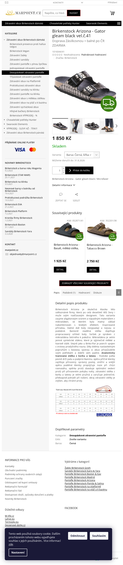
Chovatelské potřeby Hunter (22, 119)
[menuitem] (24, 23)
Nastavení (18, 552)
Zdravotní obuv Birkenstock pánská (25, 132)
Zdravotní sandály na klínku (24, 89)
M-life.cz (9, 515)
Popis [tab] (57, 292)
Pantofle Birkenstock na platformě (83, 486)
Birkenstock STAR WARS (17, 175)
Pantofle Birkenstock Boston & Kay (83, 473)
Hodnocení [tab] (84, 292)
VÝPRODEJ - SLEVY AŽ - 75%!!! (22, 128)
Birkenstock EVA (13, 204)
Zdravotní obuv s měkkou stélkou (27, 98)
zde (11, 544)
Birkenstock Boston (15, 224)
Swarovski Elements (17, 124)
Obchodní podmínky (16, 470)
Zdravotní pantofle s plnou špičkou (28, 63)
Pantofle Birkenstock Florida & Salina (84, 483)
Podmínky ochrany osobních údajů (23, 474)
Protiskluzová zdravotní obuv (25, 85)
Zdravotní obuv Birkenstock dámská (26, 39)
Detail (60, 269)
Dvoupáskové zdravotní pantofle (27, 72)
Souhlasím (99, 536)
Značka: (66, 57)
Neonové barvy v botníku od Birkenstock (20, 189)
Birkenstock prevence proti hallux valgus (28, 45)
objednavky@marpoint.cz (23, 254)
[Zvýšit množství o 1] (63, 168)
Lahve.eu (10, 518)
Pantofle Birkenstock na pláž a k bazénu (86, 489)
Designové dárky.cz (15, 525)
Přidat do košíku (81, 170)
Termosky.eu (12, 521)
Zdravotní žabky (18, 55)
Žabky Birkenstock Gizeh (78, 467)
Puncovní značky (14, 478)
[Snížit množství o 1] (63, 172)
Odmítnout (77, 536)
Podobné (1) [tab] (69, 292)
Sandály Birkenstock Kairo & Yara (82, 470)
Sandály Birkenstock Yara (18, 231)
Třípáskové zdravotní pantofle (25, 76)
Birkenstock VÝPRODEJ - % (23, 115)
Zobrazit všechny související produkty (85, 283)
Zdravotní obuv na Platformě (25, 81)
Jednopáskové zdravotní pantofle (27, 68)
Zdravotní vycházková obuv (24, 106)
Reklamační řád (13, 490)
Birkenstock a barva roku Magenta (23, 168)
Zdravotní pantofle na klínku (25, 93)
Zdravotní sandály (19, 59)
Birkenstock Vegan (19, 50)
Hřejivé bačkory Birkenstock (24, 111)
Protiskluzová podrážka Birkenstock (24, 197)
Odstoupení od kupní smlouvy (21, 482)
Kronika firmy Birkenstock (18, 218)
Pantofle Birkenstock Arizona (80, 480)
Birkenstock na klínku (16, 182)
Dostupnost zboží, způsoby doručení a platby (29, 494)
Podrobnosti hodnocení (93, 54)
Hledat (74, 12)
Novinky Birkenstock (15, 498)
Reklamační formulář (16, 486)
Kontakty (58, 2)
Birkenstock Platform (16, 211)
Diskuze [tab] (97, 292)
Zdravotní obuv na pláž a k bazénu (28, 102)
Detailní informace (62, 185)
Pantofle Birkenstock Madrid (80, 477)
